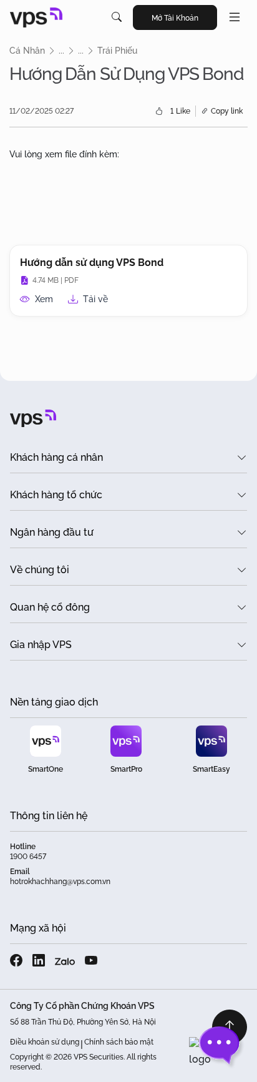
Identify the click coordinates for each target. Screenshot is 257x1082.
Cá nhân (27, 51)
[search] (116, 17)
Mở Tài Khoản (175, 18)
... (61, 51)
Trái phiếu (117, 51)
